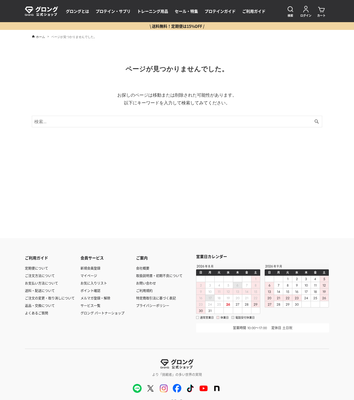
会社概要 (142, 268)
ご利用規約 (144, 290)
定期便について (36, 268)
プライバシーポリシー (152, 305)
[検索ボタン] (316, 121)
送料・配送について (40, 290)
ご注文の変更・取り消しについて (50, 298)
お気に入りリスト (93, 283)
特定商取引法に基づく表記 (156, 298)
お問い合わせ (146, 283)
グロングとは (77, 11)
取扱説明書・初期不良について (159, 275)
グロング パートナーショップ (102, 313)
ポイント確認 (90, 290)
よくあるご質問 (36, 313)
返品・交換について (40, 305)
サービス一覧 (90, 305)
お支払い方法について (41, 283)
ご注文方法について (40, 275)
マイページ (88, 275)
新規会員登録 (90, 268)
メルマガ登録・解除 (95, 298)
